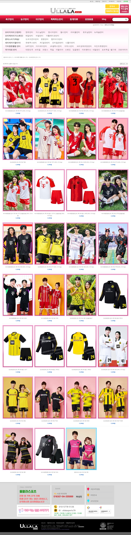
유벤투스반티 (31, 43)
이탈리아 (59, 50)
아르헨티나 (86, 50)
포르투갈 (105, 50)
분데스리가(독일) (109, 25)
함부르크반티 (56, 39)
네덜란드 (96, 50)
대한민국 (29, 50)
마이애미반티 (41, 46)
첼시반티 (64, 32)
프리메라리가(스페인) (14, 36)
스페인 (68, 50)
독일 (52, 50)
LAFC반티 (30, 46)
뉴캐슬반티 (99, 32)
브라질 (37, 50)
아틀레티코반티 (52, 36)
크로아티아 (123, 50)
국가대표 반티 (11, 50)
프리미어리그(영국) (13, 32)
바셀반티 (39, 36)
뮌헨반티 (44, 39)
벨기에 (113, 50)
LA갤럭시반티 (56, 46)
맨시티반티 (53, 32)
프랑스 (45, 50)
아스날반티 (40, 32)
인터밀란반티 (57, 43)
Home (101, 25)
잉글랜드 (76, 50)
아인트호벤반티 (100, 46)
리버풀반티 (75, 32)
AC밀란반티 (45, 43)
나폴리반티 (70, 43)
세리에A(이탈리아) (13, 43)
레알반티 (29, 36)
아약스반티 (69, 46)
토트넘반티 (87, 32)
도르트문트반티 (32, 39)
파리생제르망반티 (84, 46)
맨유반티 (29, 32)
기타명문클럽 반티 (13, 46)
